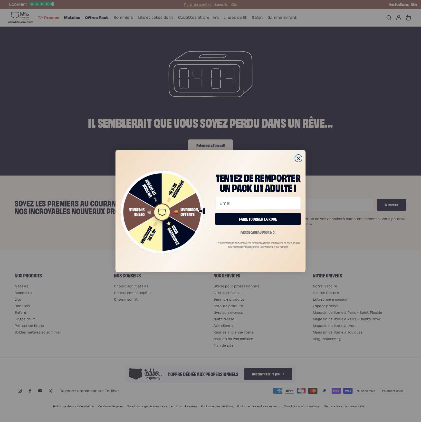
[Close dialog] (298, 158)
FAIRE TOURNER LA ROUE (258, 218)
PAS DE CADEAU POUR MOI (258, 232)
